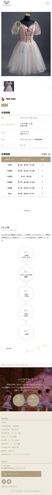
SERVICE (11, 433)
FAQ (9, 437)
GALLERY (9, 429)
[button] (3, 87)
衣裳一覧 (10, 365)
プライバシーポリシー (9, 486)
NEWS (8, 451)
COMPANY (10, 426)
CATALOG (10, 447)
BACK (27, 211)
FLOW (10, 440)
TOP (2, 365)
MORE (9, 348)
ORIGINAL (14, 454)
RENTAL (11, 444)
